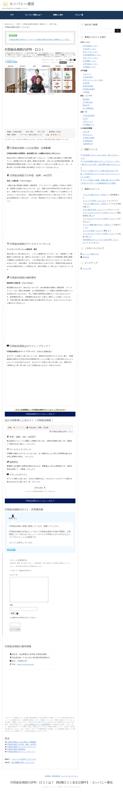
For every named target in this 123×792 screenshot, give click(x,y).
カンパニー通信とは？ (33, 15)
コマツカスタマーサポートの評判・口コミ (99, 213)
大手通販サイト (89, 125)
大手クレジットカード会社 (93, 80)
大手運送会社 (88, 141)
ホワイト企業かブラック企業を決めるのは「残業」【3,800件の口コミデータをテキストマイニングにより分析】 (100, 174)
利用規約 (48, 776)
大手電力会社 (88, 102)
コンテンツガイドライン (69, 776)
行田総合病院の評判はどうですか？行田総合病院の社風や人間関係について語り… (40, 40)
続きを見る (31, 444)
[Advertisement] (40, 112)
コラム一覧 (79, 15)
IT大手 (85, 119)
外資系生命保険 (89, 89)
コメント (13, 575)
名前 (11, 605)
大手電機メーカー (89, 61)
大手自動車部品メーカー (92, 55)
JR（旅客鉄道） (89, 108)
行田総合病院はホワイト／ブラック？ (21, 752)
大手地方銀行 (88, 77)
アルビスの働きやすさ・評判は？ (95, 195)
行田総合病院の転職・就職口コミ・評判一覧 (39, 24)
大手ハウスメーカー (90, 52)
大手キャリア (88, 122)
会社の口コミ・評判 (12, 24)
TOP (12, 15)
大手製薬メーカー (89, 67)
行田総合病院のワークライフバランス (21, 747)
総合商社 (86, 99)
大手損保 (86, 92)
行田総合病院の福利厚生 (16, 749)
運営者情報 (56, 776)
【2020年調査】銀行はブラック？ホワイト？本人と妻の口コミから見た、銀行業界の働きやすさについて (100, 165)
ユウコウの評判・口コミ (92, 231)
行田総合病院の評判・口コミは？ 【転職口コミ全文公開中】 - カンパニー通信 (61, 782)
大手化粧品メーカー (90, 64)
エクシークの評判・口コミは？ (94, 201)
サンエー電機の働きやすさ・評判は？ (97, 225)
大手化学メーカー (89, 49)
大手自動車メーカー (90, 46)
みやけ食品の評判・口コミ (93, 210)
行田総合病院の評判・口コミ (63, 432)
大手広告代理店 (89, 116)
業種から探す (58, 15)
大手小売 (86, 132)
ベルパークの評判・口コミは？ (24, 759)
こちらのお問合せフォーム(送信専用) (36, 724)
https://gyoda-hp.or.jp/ (25, 664)
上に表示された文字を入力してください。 (23, 617)
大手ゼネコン (88, 135)
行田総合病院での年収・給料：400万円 (21, 744)
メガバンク (87, 74)
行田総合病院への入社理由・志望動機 (21, 742)
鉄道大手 (86, 105)
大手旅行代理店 (89, 138)
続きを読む (39, 488)
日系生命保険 (88, 86)
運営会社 (86, 257)
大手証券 (86, 83)
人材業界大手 (88, 144)
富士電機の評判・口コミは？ (23, 762)
